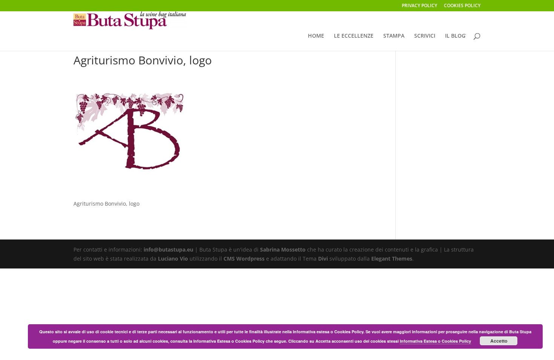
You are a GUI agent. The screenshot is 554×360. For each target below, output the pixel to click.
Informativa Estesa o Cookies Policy (435, 341)
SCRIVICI (424, 36)
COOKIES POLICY (462, 6)
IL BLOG (455, 36)
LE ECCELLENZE (353, 36)
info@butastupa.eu (168, 249)
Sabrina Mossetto (283, 249)
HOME (316, 36)
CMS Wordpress (244, 258)
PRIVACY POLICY (419, 6)
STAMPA (393, 36)
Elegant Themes (391, 258)
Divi (323, 258)
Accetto (498, 340)
